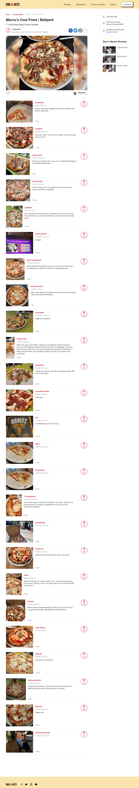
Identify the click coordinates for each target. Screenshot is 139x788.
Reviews (67, 4)
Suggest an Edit (111, 32)
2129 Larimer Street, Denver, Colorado (23, 24)
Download (127, 4)
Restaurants (81, 4)
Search (113, 4)
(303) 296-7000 (111, 17)
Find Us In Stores (98, 4)
